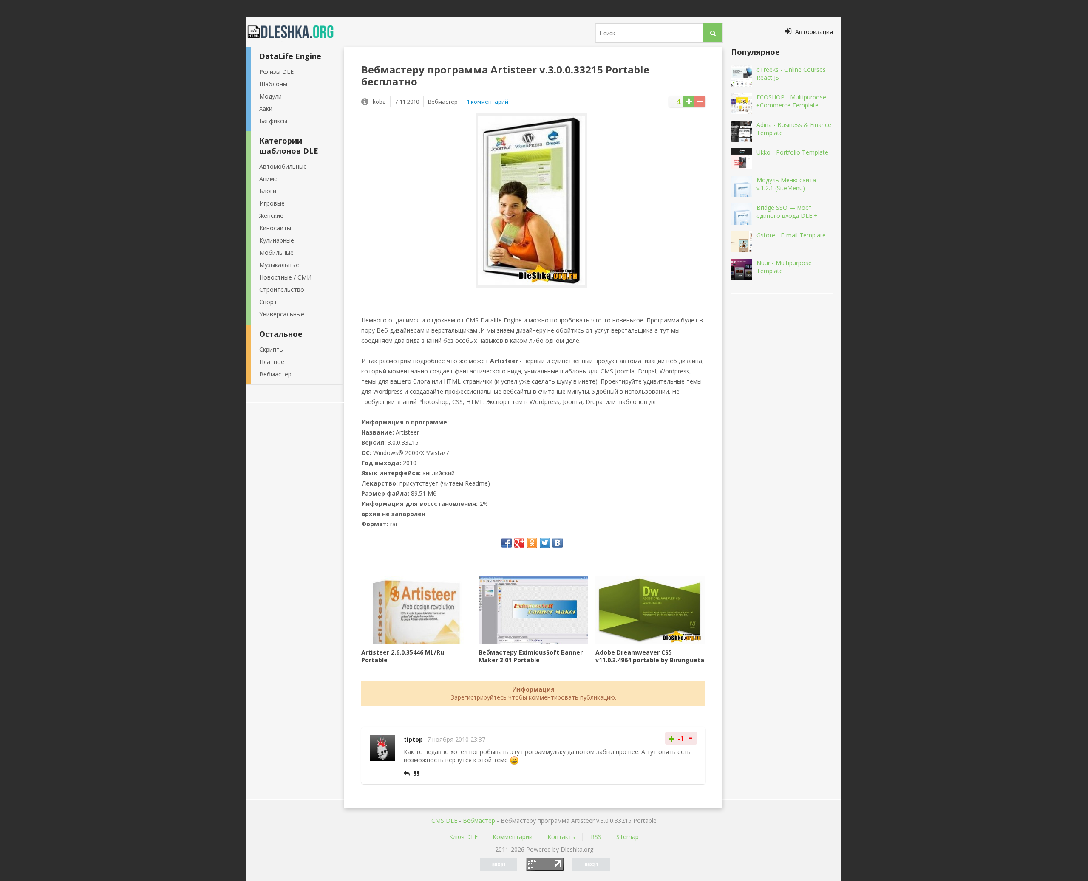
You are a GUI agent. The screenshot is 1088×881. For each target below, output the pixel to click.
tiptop (413, 739)
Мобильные (276, 252)
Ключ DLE (463, 837)
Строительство (281, 289)
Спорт (268, 302)
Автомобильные (283, 166)
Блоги (267, 191)
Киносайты (275, 228)
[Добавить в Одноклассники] (532, 543)
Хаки (265, 108)
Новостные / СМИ (285, 277)
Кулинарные (276, 240)
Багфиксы (273, 121)
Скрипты (271, 349)
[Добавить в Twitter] (545, 543)
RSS (596, 837)
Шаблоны (273, 84)
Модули (270, 96)
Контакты (561, 837)
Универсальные (281, 314)
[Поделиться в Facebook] (507, 543)
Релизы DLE (276, 72)
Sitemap (627, 837)
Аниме (268, 179)
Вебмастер (275, 374)
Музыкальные (279, 265)
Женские (271, 216)
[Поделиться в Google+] (519, 543)
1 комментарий (487, 101)
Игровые (272, 203)
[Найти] (712, 32)
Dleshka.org (295, 32)
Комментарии (513, 837)
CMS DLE (444, 820)
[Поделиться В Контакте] (557, 543)
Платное (271, 362)
